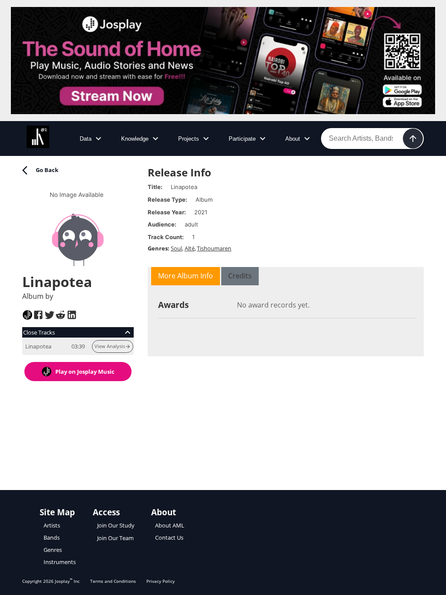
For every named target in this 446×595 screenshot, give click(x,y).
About (292, 138)
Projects (188, 138)
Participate (242, 138)
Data (85, 138)
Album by (37, 296)
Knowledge (135, 138)
